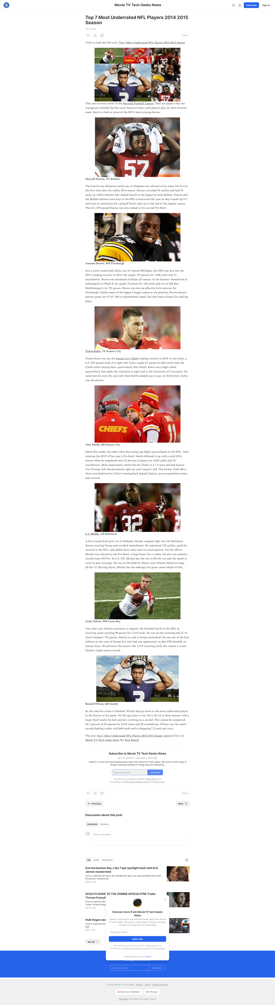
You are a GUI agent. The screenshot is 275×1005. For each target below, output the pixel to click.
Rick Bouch (132, 740)
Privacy (139, 984)
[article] (137, 877)
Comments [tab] (92, 824)
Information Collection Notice (136, 948)
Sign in (266, 5)
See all (91, 941)
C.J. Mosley (92, 534)
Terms (147, 984)
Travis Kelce (93, 351)
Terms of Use (151, 945)
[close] (165, 899)
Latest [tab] (96, 860)
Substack (123, 999)
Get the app (151, 991)
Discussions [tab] (107, 860)
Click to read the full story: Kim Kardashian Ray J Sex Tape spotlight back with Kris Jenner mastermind (123, 877)
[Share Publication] (240, 5)
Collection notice (160, 984)
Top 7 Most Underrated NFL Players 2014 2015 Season (152, 43)
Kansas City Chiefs (127, 359)
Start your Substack (130, 991)
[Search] (233, 5)
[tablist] (97, 824)
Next (180, 803)
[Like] (88, 35)
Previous (96, 803)
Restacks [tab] (104, 824)
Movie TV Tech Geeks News (102, 740)
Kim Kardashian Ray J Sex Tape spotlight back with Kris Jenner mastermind (121, 869)
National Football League (138, 103)
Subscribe (251, 5)
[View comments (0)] (95, 35)
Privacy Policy (159, 948)
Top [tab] (88, 860)
